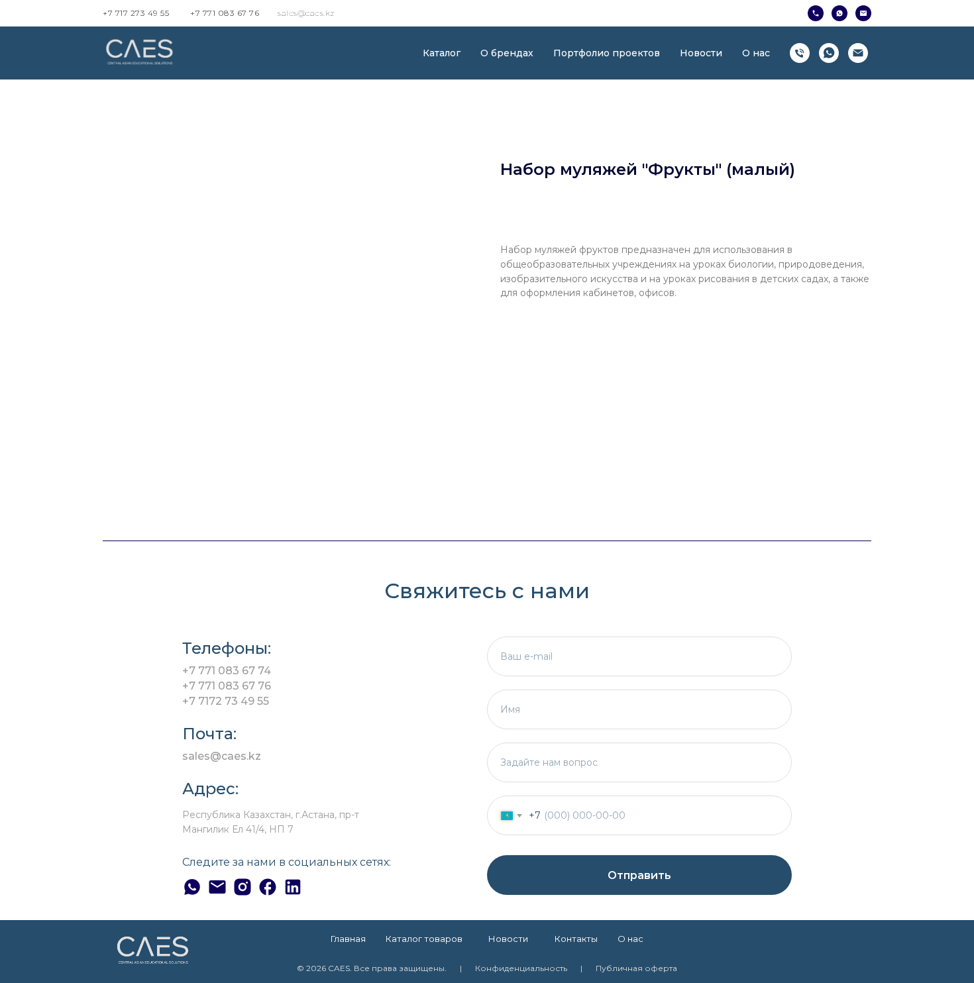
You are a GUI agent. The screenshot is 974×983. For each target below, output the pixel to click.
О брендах (506, 53)
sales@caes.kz (306, 13)
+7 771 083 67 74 (226, 670)
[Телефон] (800, 53)
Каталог (441, 53)
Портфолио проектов (606, 53)
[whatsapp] (829, 53)
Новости (701, 53)
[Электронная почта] (858, 53)
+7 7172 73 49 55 (225, 701)
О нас (756, 53)
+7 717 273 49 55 (136, 13)
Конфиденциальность (521, 968)
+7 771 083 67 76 (224, 13)
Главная (348, 938)
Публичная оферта (636, 968)
